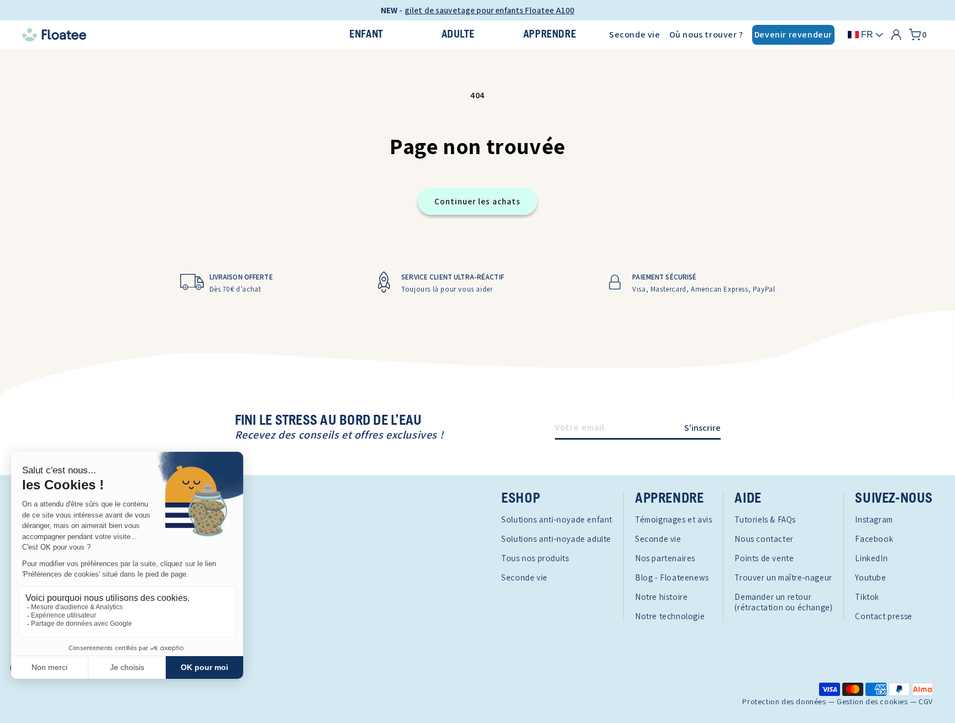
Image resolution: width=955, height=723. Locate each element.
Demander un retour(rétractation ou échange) (783, 602)
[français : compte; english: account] (896, 35)
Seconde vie (634, 34)
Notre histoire (661, 597)
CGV (926, 701)
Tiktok (867, 597)
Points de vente (764, 558)
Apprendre (549, 34)
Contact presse (883, 616)
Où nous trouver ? (706, 34)
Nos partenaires (665, 558)
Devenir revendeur (793, 34)
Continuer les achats (477, 201)
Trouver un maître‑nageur (783, 577)
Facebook (874, 539)
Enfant (366, 34)
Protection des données (784, 701)
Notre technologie (670, 616)
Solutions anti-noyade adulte (556, 539)
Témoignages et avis (673, 519)
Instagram (874, 519)
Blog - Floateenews (672, 577)
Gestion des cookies (872, 701)
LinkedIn (871, 558)
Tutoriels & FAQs (765, 519)
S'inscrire (702, 428)
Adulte (458, 34)
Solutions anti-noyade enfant (556, 519)
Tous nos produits (535, 558)
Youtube (870, 577)
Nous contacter (763, 539)
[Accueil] (164, 34)
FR (867, 34)
